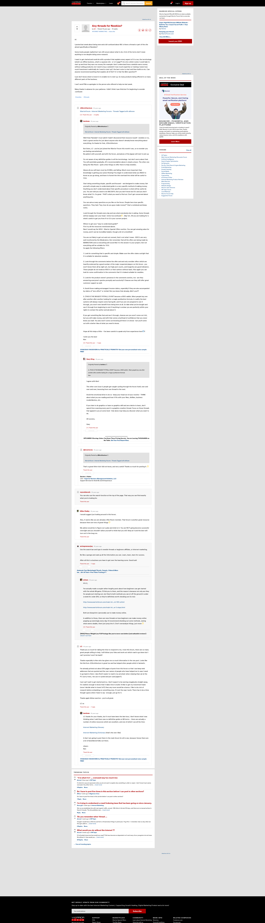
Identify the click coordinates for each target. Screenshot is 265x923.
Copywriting (165, 175)
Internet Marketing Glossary (93, 727)
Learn (111, 3)
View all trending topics (82, 844)
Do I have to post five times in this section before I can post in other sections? (110, 791)
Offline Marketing (166, 173)
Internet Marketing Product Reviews (172, 179)
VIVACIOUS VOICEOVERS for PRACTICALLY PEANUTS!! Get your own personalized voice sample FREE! (113, 350)
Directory (156, 920)
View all (188, 150)
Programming (165, 183)
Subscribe (112, 31)
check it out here (85, 636)
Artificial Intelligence (167, 159)
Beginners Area (94, 794)
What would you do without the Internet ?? (96, 830)
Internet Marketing (98, 805)
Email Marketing (166, 167)
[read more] (98, 785)
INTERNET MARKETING (99, 31)
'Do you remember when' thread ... (92, 816)
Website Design (166, 185)
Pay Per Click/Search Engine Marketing (173, 165)
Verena (163, 29)
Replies (80, 787)
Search (148, 3)
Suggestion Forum (166, 195)
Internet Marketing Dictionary (94, 733)
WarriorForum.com (167, 34)
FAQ (93, 920)
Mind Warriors (165, 181)
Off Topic (93, 780)
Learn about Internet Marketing (142, 920)
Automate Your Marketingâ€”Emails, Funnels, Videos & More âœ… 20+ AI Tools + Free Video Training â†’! (97, 571)
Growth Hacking (166, 169)
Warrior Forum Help (167, 194)
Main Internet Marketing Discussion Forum (174, 157)
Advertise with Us (146, 19)
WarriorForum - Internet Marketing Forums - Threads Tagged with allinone (107, 111)
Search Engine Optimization (169, 161)
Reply (79, 799)
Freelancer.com (177, 920)
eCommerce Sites (166, 177)
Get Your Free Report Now (119, 440)
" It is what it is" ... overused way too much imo (97, 777)
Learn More (175, 141)
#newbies (78, 97)
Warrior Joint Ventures (168, 187)
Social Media (165, 171)
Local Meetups (165, 191)
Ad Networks (165, 163)
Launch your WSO (175, 41)
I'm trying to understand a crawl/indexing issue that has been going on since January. (114, 803)
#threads (86, 97)
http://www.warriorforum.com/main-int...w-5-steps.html (104, 607)
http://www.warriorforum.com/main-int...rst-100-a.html (103, 602)
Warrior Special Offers (119, 920)
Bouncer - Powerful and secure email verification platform (175, 123)
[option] (175, 113)
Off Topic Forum (166, 189)
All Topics (164, 155)
